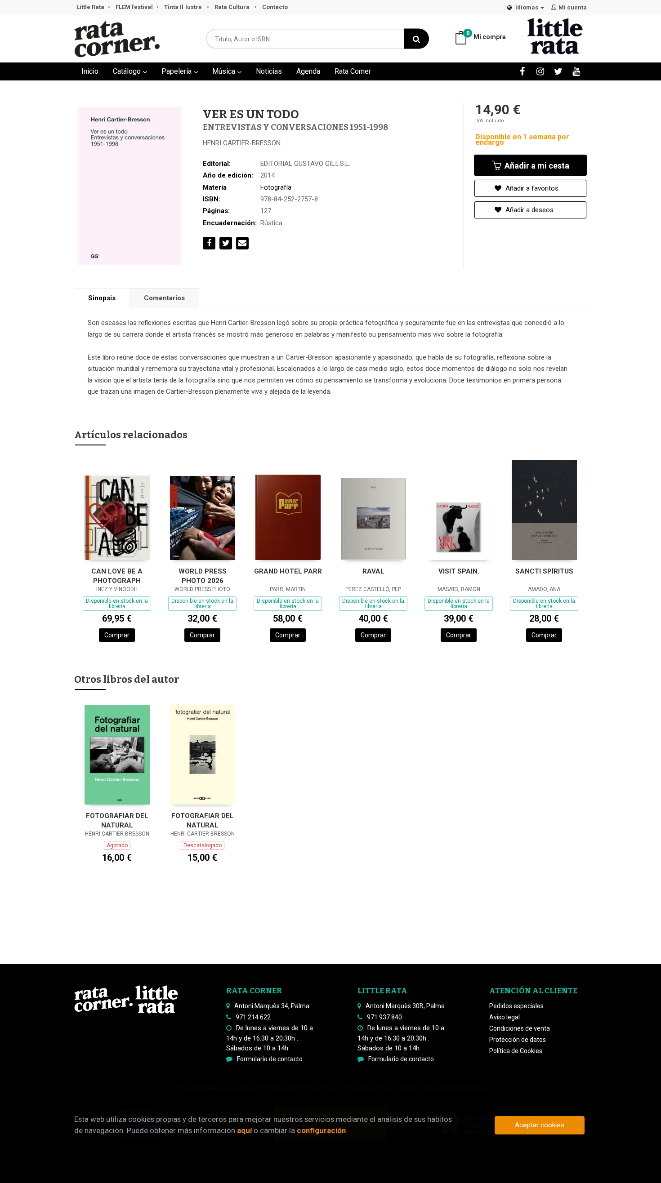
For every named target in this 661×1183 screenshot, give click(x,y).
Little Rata (90, 7)
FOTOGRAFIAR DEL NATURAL (117, 820)
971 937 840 (384, 1017)
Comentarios (164, 298)
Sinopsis (102, 298)
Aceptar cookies (539, 1125)
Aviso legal (504, 1017)
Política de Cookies (515, 1050)
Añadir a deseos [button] (529, 210)
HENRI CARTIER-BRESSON (242, 143)
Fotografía (275, 187)
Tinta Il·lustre (183, 7)
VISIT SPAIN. (458, 571)
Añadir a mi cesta (536, 165)
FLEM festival (134, 7)
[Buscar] (416, 39)
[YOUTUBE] (576, 71)
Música (224, 71)
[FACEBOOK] (522, 71)
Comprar (117, 635)
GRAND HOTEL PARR (288, 571)
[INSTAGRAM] (540, 71)
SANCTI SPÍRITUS (544, 571)
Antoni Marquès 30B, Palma (405, 1006)
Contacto (275, 7)
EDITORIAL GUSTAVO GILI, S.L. (305, 164)
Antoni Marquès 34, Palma (271, 1006)
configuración (321, 1130)
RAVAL (373, 571)
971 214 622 (253, 1017)
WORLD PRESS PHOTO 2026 (203, 576)
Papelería (177, 71)
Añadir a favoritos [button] (531, 188)
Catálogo (128, 71)
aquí (244, 1130)
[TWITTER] (558, 71)
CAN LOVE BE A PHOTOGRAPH (117, 576)
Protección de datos (517, 1039)
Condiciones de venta (519, 1028)
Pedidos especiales (516, 1006)
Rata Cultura (232, 7)
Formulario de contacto (270, 1059)
